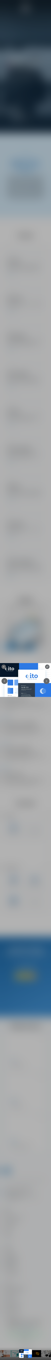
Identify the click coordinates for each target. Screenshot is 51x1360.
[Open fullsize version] (47, 667)
